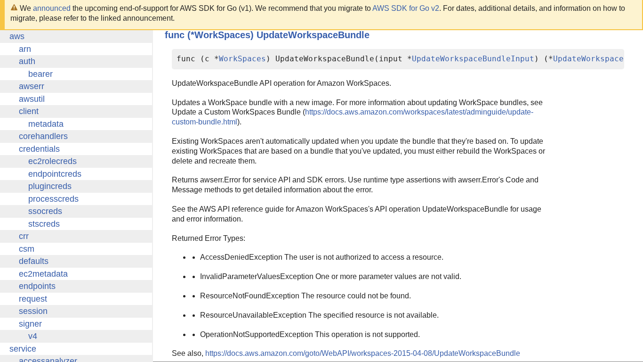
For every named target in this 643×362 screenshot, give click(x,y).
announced (52, 8)
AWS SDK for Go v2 (405, 8)
